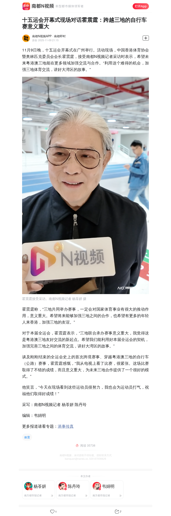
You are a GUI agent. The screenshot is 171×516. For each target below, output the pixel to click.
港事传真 (66, 426)
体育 (27, 437)
